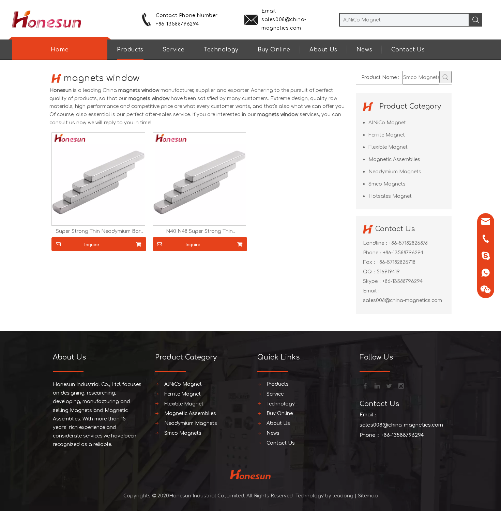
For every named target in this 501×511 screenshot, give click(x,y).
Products (130, 50)
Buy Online (274, 50)
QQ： (370, 271)
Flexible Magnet (388, 147)
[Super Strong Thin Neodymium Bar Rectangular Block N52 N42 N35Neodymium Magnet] (98, 178)
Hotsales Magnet (390, 196)
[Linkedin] (376, 385)
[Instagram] (400, 385)
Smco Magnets (387, 184)
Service (174, 50)
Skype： (372, 281)
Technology (221, 50)
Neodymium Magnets (394, 171)
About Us (323, 50)
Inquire (91, 244)
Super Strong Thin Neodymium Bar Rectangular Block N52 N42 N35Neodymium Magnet (98, 231)
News (364, 50)
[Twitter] (388, 385)
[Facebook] (364, 385)
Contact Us (408, 50)
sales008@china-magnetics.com (402, 300)
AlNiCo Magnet (387, 122)
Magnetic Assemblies (394, 159)
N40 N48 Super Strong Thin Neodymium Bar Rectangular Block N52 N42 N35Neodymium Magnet (199, 231)
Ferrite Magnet (386, 135)
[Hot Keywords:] (445, 77)
